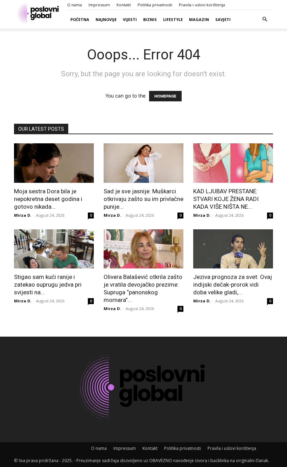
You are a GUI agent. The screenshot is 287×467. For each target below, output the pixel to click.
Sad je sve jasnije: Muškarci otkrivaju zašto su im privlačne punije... (143, 199)
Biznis (150, 19)
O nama (74, 4)
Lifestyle (173, 19)
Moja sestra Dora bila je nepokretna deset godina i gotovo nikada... (48, 199)
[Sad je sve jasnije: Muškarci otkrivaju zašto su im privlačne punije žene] (143, 163)
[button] (264, 19)
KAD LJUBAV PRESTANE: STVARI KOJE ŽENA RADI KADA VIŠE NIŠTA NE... (226, 199)
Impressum (99, 4)
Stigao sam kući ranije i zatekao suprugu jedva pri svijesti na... (48, 284)
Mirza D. (22, 215)
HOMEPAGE (165, 96)
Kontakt (124, 4)
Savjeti (223, 19)
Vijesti (130, 19)
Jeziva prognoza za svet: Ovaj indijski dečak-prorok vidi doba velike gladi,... (232, 284)
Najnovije (106, 19)
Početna (79, 19)
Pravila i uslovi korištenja (202, 4)
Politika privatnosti (155, 4)
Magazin (199, 19)
